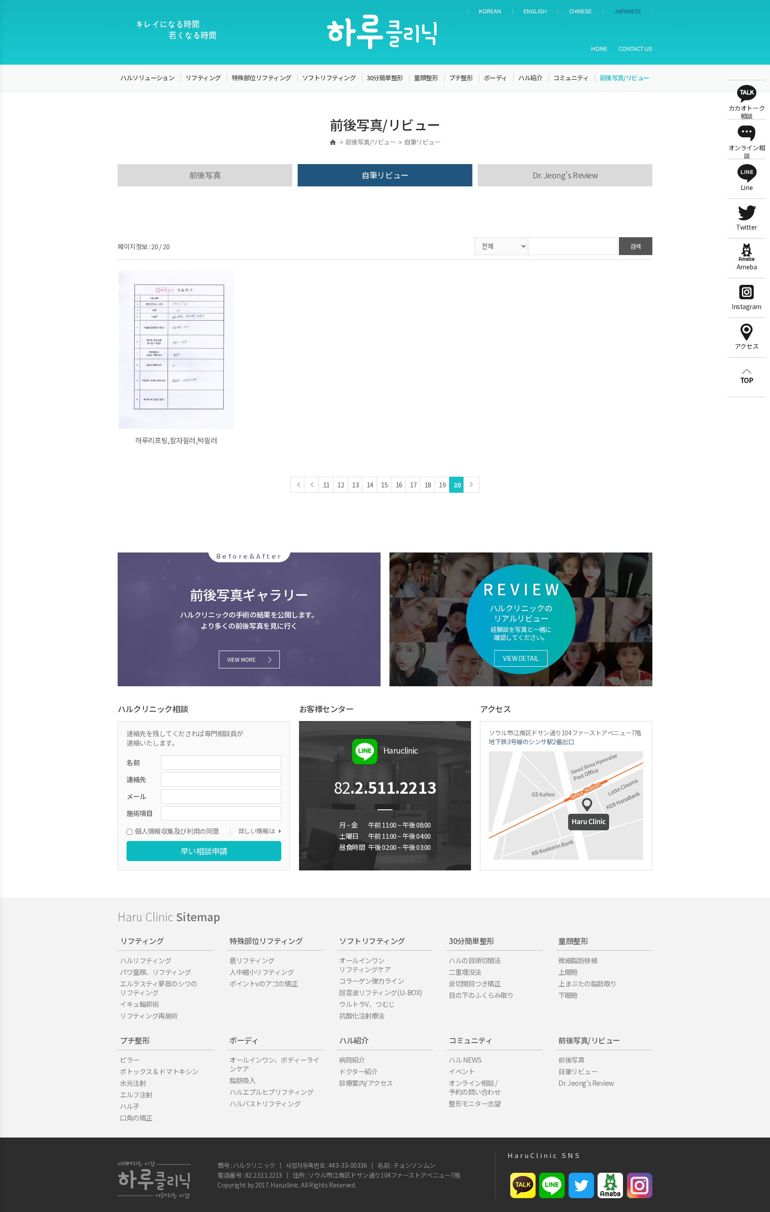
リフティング (203, 77)
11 (326, 484)
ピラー (129, 1059)
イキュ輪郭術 (139, 1003)
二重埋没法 (465, 971)
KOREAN (490, 11)
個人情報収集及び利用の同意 (177, 831)
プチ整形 (461, 77)
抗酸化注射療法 (362, 1015)
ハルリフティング (145, 960)
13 (355, 484)
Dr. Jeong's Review (565, 175)
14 (370, 484)
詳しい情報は (256, 830)
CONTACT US (635, 48)
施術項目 (139, 813)
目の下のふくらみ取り (481, 994)
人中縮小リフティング (261, 971)
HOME (599, 48)
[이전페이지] (299, 485)
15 (384, 484)
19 (442, 484)
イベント (462, 1071)
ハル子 (129, 1105)
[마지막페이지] (471, 485)
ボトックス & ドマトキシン (159, 1071)
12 (340, 484)
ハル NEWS (465, 1059)
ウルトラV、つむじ (367, 1003)
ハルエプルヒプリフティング (271, 1091)
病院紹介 (352, 1059)
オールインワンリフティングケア (364, 964)
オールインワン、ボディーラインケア (274, 1064)
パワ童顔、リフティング (155, 971)
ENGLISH (535, 11)
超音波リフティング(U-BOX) (380, 992)
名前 (133, 762)
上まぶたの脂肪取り (587, 983)
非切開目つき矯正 (474, 983)
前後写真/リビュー (625, 77)
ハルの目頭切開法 (474, 960)
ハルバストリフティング (264, 1103)
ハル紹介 (530, 77)
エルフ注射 (136, 1094)
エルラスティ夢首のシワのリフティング (158, 988)
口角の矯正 (136, 1117)
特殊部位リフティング (261, 77)
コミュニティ (571, 77)
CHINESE (580, 11)
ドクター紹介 (358, 1071)
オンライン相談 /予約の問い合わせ (474, 1087)
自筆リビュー (384, 175)
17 (413, 484)
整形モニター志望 (474, 1103)
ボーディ (496, 77)
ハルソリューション (147, 77)
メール (136, 796)
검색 (635, 246)
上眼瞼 (568, 971)
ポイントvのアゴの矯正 (263, 983)
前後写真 (205, 175)
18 (428, 484)
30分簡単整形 (385, 77)
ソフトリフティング (329, 77)
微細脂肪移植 (577, 960)
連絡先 (136, 779)
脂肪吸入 (242, 1080)
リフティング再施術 (149, 1015)
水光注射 (133, 1082)
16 (399, 484)
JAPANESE (627, 11)
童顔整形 (426, 77)
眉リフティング (251, 960)
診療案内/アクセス (366, 1082)
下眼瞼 (568, 994)
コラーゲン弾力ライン (371, 980)
